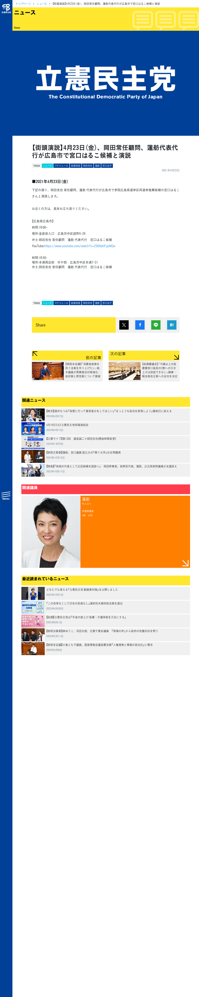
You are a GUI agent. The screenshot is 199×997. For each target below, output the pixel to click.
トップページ (23, 3)
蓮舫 (97, 165)
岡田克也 (87, 165)
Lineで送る (156, 325)
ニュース (42, 3)
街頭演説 (75, 165)
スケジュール (61, 165)
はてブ (171, 325)
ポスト (124, 325)
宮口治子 (107, 165)
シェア (140, 325)
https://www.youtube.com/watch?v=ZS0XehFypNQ (78, 245)
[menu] (6, 495)
